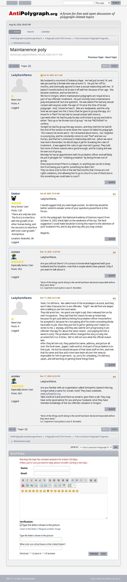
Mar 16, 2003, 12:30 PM (50, 252)
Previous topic (96, 57)
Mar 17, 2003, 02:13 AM (50, 298)
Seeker (15, 193)
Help (93, 578)
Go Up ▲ (117, 578)
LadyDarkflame (21, 75)
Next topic (111, 57)
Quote (112, 182)
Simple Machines (28, 579)
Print (114, 66)
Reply (105, 66)
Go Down (14, 66)
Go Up (12, 429)
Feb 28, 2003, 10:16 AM (50, 193)
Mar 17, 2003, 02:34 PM (50, 376)
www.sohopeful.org (51, 393)
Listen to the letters (28, 529)
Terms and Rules (104, 578)
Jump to (74, 447)
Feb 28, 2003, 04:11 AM (52, 75)
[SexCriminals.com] (12, 272)
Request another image (50, 529)
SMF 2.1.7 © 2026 (13, 579)
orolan (15, 252)
